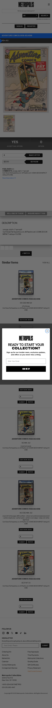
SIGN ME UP (26, 369)
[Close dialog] (47, 331)
